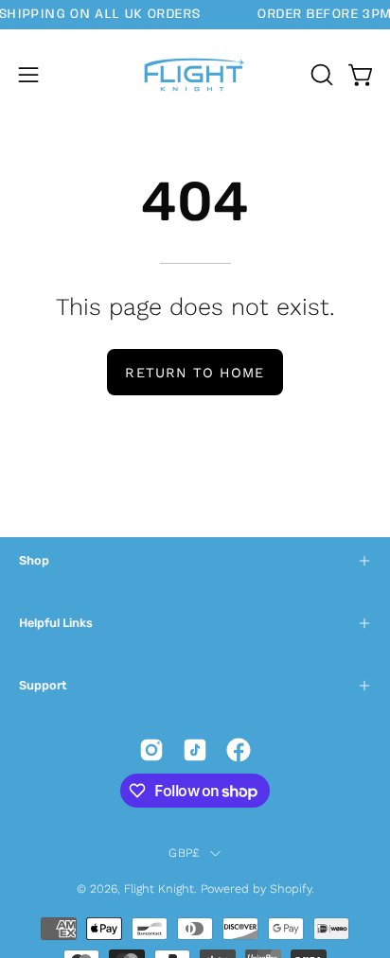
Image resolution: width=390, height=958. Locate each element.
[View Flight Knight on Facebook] (238, 750)
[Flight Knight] (195, 75)
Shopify (290, 888)
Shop (34, 560)
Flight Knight (159, 888)
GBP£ (184, 852)
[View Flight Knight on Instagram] (151, 750)
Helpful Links (56, 623)
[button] (320, 74)
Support (42, 685)
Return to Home (194, 372)
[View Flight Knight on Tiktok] (195, 750)
